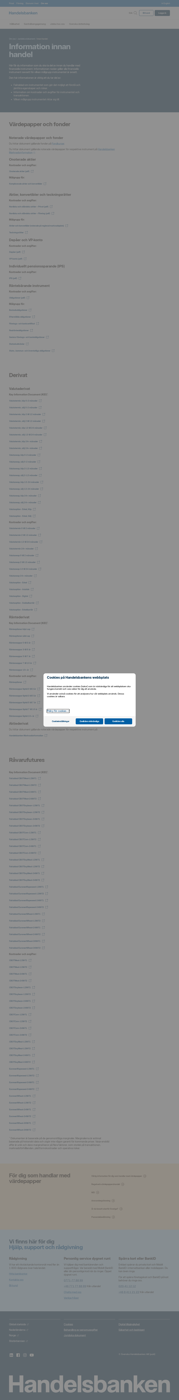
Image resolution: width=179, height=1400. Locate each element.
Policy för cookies (58, 710)
